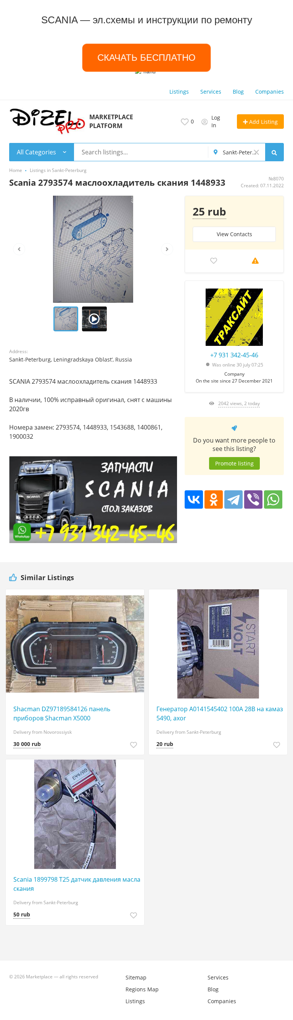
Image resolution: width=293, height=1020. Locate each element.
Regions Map (142, 989)
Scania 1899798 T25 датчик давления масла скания (76, 884)
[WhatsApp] (273, 499)
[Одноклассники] (213, 499)
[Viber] (253, 499)
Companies (269, 91)
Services (210, 91)
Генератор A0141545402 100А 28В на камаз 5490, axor (219, 713)
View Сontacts (234, 234)
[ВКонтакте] (194, 499)
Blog (238, 91)
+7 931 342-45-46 (234, 355)
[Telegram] (233, 499)
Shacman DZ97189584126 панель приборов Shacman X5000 (61, 713)
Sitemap (136, 977)
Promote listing (234, 463)
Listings (179, 91)
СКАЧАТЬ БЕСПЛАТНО (146, 57)
